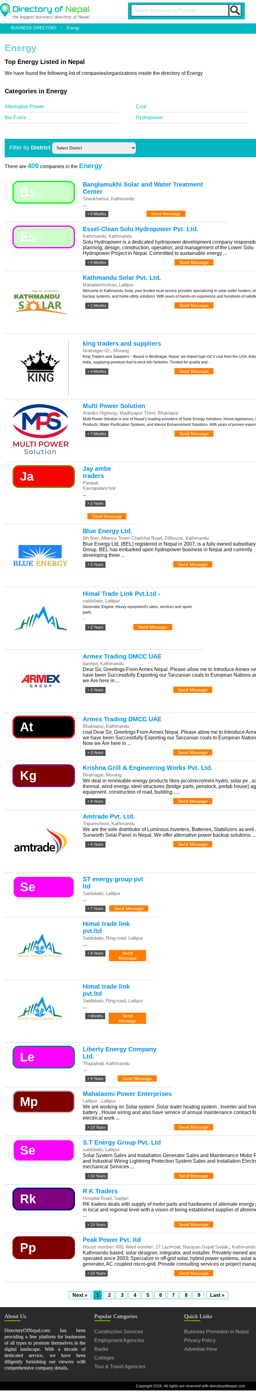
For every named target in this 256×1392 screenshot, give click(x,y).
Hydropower (149, 117)
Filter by (29, 147)
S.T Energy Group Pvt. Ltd (122, 1142)
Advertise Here (200, 1349)
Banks (101, 1349)
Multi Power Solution (114, 405)
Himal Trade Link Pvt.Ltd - (121, 593)
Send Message (166, 213)
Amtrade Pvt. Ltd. (109, 816)
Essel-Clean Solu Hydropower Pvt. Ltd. (140, 229)
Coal (141, 106)
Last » (217, 1295)
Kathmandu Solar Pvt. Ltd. (122, 277)
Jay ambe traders (97, 472)
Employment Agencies (119, 1340)
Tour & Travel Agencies (119, 1366)
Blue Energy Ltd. (107, 531)
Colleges (104, 1357)
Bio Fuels (15, 117)
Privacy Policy (200, 1340)
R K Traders (100, 1191)
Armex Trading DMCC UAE (122, 656)
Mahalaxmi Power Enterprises (127, 1093)
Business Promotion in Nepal (216, 1331)
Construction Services (118, 1331)
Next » (79, 1295)
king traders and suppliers (122, 343)
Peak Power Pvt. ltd (112, 1239)
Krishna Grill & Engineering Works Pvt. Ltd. (148, 767)
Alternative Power (24, 106)
